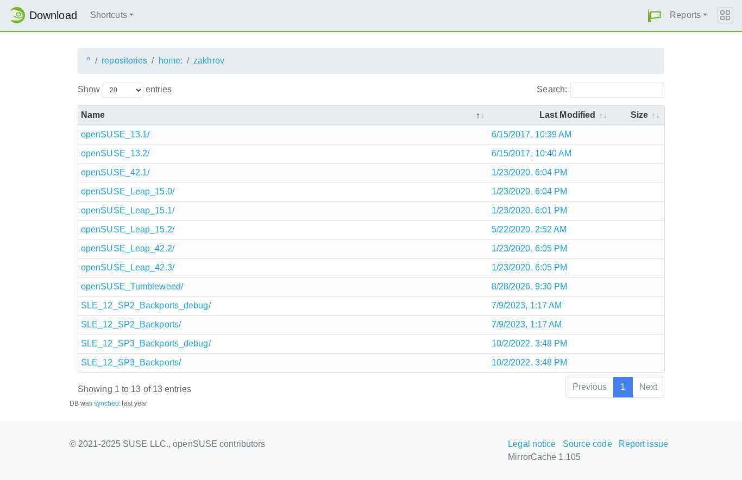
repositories (124, 60)
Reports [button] (685, 15)
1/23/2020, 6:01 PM (530, 210)
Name (93, 114)
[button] (654, 15)
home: (171, 60)
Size (639, 114)
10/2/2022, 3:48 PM (530, 343)
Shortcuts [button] (108, 15)
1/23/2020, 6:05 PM (530, 248)
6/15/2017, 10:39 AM (532, 134)
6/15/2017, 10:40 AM (532, 153)
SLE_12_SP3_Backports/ (131, 362)
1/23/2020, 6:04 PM (530, 172)
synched (107, 403)
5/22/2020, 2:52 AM (529, 229)
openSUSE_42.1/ (115, 172)
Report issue (643, 444)
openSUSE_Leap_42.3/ (127, 267)
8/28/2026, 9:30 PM (530, 286)
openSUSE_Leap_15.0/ (127, 191)
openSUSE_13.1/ (115, 134)
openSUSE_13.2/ (115, 153)
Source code (587, 444)
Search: (552, 89)
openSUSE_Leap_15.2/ (127, 229)
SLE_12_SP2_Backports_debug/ (146, 305)
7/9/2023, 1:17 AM (527, 305)
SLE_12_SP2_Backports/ (131, 324)
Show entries (125, 89)
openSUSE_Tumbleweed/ (132, 286)
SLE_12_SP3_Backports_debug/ (146, 343)
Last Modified (567, 114)
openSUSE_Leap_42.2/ (127, 248)
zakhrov (208, 60)
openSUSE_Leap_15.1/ (127, 210)
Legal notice (532, 444)
